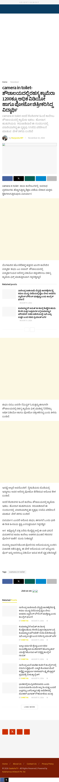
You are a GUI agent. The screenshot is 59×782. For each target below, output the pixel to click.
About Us (17, 764)
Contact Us (31, 764)
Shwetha (24, 621)
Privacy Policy (48, 764)
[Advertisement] (29, 46)
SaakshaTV (13, 768)
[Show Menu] (3, 9)
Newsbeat (14, 82)
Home (4, 82)
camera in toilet (17, 572)
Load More (29, 707)
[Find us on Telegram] (27, 732)
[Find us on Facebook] (5, 732)
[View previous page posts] (27, 329)
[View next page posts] (32, 329)
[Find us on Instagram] (20, 732)
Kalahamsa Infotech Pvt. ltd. (14, 772)
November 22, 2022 (36, 138)
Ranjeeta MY (17, 138)
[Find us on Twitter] (12, 732)
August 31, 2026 (25, 303)
